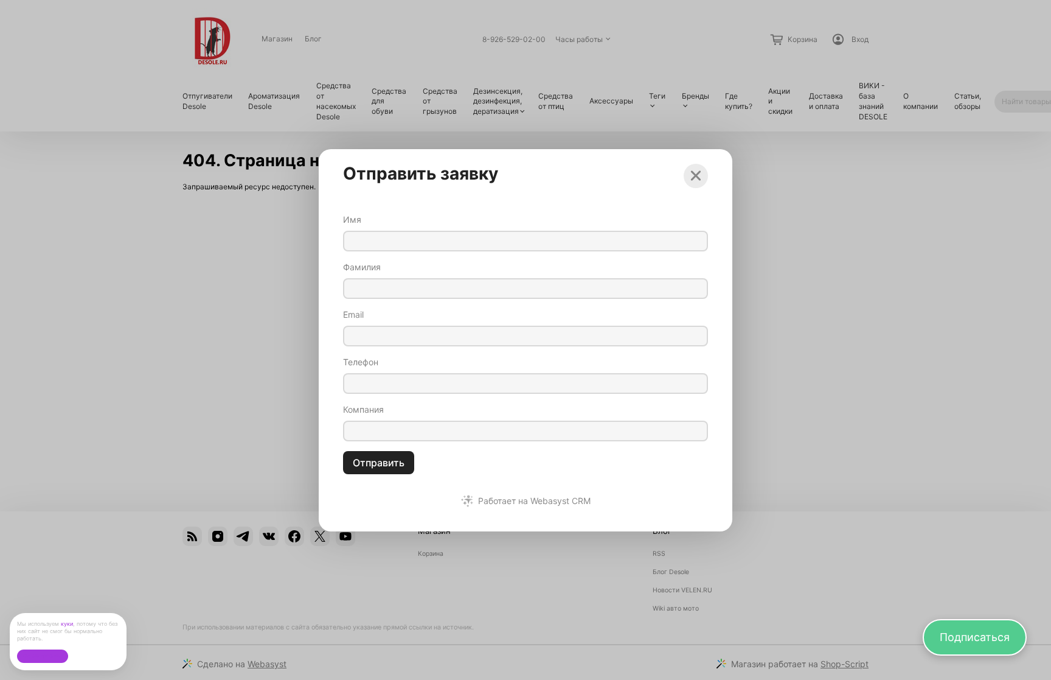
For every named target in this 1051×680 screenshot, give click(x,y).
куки (67, 623)
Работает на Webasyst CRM (534, 501)
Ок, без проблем (42, 656)
